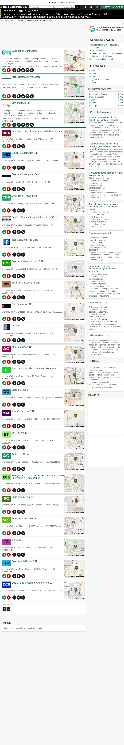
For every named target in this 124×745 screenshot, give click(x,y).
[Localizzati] (85, 7)
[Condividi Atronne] (14, 340)
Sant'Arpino (106, 106)
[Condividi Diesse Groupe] (14, 405)
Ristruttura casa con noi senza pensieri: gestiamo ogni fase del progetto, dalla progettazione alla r (105, 146)
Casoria (92, 82)
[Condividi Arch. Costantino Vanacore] (14, 96)
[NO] (9, 70)
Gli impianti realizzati (99, 335)
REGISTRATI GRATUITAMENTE (112, 7)
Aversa (13, 21)
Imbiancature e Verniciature (100, 56)
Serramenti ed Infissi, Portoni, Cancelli (105, 53)
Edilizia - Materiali (96, 50)
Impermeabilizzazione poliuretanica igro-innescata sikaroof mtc (102, 269)
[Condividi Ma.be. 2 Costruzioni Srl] (14, 168)
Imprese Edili (47, 21)
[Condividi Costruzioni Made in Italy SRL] (14, 276)
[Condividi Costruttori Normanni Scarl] (14, 189)
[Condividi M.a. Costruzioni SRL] (14, 426)
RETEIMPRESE (4, 21)
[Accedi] (91, 7)
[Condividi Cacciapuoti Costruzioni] (14, 70)
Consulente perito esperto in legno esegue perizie (105, 174)
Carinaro (106, 100)
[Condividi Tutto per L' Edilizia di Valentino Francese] (14, 383)
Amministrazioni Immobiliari (101, 59)
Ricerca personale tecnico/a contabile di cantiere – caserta (103, 118)
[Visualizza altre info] (27, 70)
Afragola (92, 77)
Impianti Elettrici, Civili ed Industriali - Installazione (105, 46)
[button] (19, 70)
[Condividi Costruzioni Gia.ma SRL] (14, 576)
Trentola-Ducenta (106, 97)
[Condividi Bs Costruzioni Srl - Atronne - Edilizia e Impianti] (14, 146)
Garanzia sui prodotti (99, 302)
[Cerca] (77, 7)
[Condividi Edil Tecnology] (14, 447)
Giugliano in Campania (99, 79)
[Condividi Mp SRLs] (14, 555)
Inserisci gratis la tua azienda (63, 2)
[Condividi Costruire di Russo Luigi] (14, 210)
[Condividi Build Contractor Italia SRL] (14, 297)
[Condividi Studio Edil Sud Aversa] (14, 533)
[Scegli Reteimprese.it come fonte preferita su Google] (106, 29)
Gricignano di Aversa (106, 94)
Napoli (92, 71)
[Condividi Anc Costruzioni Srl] (14, 362)
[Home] (13, 7)
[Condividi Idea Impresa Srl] (14, 125)
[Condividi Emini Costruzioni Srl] (14, 512)
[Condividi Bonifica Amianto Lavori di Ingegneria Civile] (14, 232)
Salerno (92, 74)
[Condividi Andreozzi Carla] (14, 469)
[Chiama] (32, 70)
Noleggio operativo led (100, 233)
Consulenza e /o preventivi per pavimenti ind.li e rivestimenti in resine (104, 207)
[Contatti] (23, 70)
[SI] (4, 70)
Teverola (106, 103)
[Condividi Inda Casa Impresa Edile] (14, 254)
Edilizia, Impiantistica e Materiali (29, 21)
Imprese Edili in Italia (33, 628)
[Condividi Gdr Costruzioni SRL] (14, 319)
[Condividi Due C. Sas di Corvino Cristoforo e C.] (14, 597)
